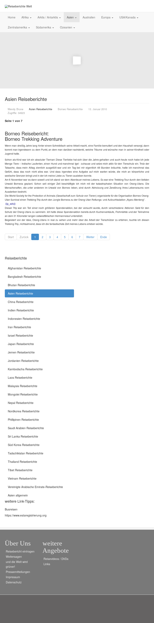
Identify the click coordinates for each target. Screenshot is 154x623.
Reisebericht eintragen (20, 551)
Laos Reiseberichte (20, 377)
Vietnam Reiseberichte (22, 478)
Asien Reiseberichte (20, 293)
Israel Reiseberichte (20, 335)
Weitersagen (14, 557)
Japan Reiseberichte (21, 344)
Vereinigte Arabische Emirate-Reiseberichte (35, 487)
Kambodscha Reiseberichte (25, 369)
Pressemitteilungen (18, 572)
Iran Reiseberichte (19, 327)
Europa (106, 17)
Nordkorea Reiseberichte (24, 411)
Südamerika (44, 27)
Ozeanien (66, 27)
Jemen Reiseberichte (21, 352)
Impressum (13, 577)
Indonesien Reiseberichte (24, 319)
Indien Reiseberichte (21, 310)
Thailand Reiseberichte (22, 462)
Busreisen (11, 509)
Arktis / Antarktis (48, 17)
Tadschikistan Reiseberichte (25, 453)
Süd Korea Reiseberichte (24, 445)
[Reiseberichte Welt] (18, 6)
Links (47, 564)
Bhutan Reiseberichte (21, 285)
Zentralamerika (18, 27)
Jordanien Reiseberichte (23, 361)
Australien (89, 17)
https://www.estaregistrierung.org (26, 515)
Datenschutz (14, 582)
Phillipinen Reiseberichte (23, 420)
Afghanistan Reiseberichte (24, 268)
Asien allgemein (18, 495)
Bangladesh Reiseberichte (24, 277)
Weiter (90, 237)
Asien (71, 17)
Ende (103, 237)
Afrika (25, 17)
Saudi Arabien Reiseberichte (26, 428)
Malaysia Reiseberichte (22, 386)
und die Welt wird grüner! (17, 564)
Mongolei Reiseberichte (23, 394)
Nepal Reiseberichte (20, 403)
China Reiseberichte (20, 302)
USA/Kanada (127, 17)
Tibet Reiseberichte (20, 470)
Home (11, 17)
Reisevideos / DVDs (56, 559)
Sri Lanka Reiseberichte (23, 436)
